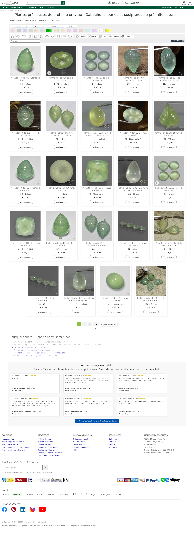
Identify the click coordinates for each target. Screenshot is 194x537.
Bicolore (13, 31)
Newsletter (113, 447)
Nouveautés (32, 7)
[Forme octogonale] (24, 36)
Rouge (81, 31)
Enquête (112, 444)
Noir (19, 31)
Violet (94, 31)
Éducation (51, 7)
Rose (69, 31)
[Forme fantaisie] (70, 36)
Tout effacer (176, 41)
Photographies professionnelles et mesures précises (37, 350)
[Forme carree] (35, 36)
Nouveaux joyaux (8, 439)
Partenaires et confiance (82, 447)
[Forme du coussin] (58, 36)
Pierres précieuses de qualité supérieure (17, 447)
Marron (31, 31)
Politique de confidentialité (48, 447)
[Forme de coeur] (52, 36)
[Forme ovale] (18, 36)
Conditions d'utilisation (46, 450)
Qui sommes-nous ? (80, 439)
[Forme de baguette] (64, 36)
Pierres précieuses (18, 7)
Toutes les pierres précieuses (13, 442)
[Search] (63, 3)
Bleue (24, 31)
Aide (42, 7)
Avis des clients (79, 442)
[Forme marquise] (47, 36)
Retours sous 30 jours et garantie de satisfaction (35, 356)
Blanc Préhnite (101, 31)
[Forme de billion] (41, 36)
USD (188, 7)
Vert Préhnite (49, 31)
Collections (113, 439)
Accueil (5, 7)
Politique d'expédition (46, 444)
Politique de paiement (46, 442)
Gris (42, 31)
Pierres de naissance (10, 444)
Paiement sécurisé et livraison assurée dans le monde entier (40, 353)
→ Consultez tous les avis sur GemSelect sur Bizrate (97, 421)
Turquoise (88, 31)
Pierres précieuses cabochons (13, 450)
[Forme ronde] (12, 36)
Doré (36, 31)
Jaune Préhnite (108, 31)
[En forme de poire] (29, 36)
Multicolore (56, 31)
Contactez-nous (79, 444)
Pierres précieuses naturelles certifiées (31, 347)
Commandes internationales (48, 455)
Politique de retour (45, 439)
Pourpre (75, 31)
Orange (63, 31)
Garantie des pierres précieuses (50, 453)
